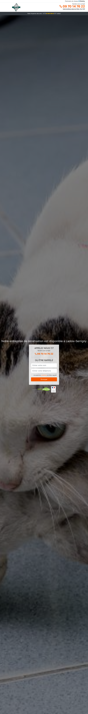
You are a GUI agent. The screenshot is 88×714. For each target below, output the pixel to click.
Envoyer (44, 379)
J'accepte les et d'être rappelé (45, 375)
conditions (44, 375)
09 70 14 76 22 (73, 6)
